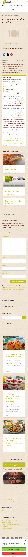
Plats (9, 43)
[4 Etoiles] (6, 60)
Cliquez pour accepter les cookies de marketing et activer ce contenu (14, 477)
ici (19, 72)
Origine (4, 45)
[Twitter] (7, 538)
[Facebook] (3, 538)
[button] (25, 540)
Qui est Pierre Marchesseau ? (9, 520)
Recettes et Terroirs (12, 5)
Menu (14, 9)
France (8, 45)
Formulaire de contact (7, 499)
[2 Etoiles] (4, 60)
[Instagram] (16, 538)
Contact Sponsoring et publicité (9, 501)
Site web (4, 273)
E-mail (4, 265)
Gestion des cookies (7, 528)
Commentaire (6, 236)
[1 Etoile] (2, 60)
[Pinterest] (12, 538)
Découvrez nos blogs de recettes (10, 511)
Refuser (14, 553)
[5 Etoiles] (7, 60)
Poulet (19, 43)
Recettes (4, 43)
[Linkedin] (20, 538)
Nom (3, 257)
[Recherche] (24, 317)
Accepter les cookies (14, 549)
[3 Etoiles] (5, 60)
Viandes (14, 43)
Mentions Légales (6, 522)
